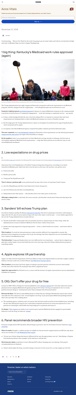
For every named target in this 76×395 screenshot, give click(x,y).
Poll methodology (58, 160)
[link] (3, 357)
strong (28, 311)
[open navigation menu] (2, 2)
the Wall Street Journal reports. (41, 260)
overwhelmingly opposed (26, 132)
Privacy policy (48, 376)
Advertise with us (10, 379)
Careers (9, 381)
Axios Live (29, 379)
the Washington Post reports (26, 332)
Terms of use (47, 379)
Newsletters (29, 376)
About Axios (9, 376)
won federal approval (26, 111)
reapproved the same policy (10, 134)
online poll (12, 160)
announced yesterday (34, 213)
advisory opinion (45, 286)
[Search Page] (74, 2)
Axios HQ (29, 381)
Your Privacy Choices (49, 381)
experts (15, 309)
